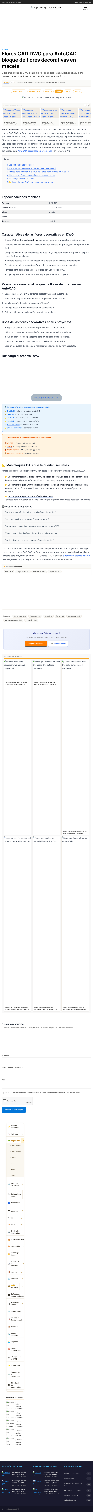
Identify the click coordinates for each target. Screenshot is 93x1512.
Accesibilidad (15, 1203)
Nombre (6, 1055)
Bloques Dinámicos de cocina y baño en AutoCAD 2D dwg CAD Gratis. (52, 1482)
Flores (5, 49)
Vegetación (14, 1141)
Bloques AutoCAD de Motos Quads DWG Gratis (51, 1473)
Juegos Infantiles (13, 1334)
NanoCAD (10, 421)
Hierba (68, 91)
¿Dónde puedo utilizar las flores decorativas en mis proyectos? (31, 533)
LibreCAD (10, 414)
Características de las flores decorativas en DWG (31, 168)
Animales (13, 1134)
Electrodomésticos (16, 1240)
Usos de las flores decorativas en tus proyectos (31, 175)
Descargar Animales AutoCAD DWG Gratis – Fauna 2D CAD (20, 1482)
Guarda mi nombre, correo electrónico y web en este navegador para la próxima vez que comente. (42, 1093)
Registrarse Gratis (35, 643)
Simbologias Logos (14, 1254)
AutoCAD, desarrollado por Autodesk (35, 151)
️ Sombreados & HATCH (14, 1358)
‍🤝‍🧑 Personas (13, 1286)
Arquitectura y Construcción (14, 1374)
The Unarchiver (13, 450)
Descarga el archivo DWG (20, 178)
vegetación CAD (54, 572)
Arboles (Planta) (34, 91)
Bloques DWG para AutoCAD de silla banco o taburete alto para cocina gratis (51, 1490)
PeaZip (9, 446)
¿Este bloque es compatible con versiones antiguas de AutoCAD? (31, 526)
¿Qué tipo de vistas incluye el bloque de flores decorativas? (29, 540)
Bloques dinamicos (13, 1127)
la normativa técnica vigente (76, 556)
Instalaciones (14, 1311)
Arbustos (48, 91)
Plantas (77, 91)
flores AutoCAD (35, 616)
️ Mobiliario (13, 1210)
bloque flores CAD (23, 572)
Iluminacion (69, 1478)
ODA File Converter (14, 428)
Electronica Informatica (14, 1232)
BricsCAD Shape (13, 424)
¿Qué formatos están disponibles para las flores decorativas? (30, 512)
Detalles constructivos (14, 1349)
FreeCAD (10, 418)
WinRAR (10, 443)
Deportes (13, 1342)
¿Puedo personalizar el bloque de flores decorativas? (26, 519)
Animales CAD (70, 1500)
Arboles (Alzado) (18, 91)
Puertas (12, 1272)
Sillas (11, 1224)
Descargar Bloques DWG (46, 397)
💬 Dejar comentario (58, 643)
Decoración (14, 1246)
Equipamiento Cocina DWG (73, 1484)
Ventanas (13, 1279)
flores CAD (9, 572)
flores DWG (60, 616)
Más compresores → (15, 453)
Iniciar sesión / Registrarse (83, 2)
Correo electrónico (12, 1068)
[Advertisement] (46, 27)
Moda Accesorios (71, 1474)
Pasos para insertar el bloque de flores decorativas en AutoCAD (38, 171)
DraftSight (11, 411)
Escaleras (13, 1326)
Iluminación (14, 1366)
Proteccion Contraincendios (15, 1319)
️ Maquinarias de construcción (14, 1385)
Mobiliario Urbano (13, 1304)
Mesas (10, 1218)
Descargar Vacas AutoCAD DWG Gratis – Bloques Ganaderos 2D (19, 1473)
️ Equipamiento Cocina (14, 1195)
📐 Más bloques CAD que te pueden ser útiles (30, 182)
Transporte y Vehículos (13, 1263)
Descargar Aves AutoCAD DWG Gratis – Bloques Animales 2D (19, 1490)
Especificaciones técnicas (20, 165)
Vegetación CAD (71, 1495)
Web (4, 1080)
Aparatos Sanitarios (13, 1184)
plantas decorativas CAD (13, 620)
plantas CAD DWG (39, 572)
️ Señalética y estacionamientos (16, 1295)
